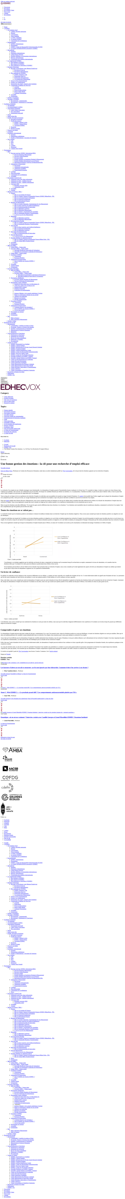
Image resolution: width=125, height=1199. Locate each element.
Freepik (8, 654)
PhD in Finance (15, 318)
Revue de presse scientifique (18, 338)
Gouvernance (14, 34)
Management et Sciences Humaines (20, 330)
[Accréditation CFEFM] (7, 792)
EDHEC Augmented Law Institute (20, 344)
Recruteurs (7, 8)
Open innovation (8, 421)
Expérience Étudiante (10, 104)
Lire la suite (4, 675)
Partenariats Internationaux (21, 77)
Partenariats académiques (17, 136)
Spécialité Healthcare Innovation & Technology (27, 250)
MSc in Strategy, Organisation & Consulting (26, 211)
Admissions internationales (21, 167)
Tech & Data (14, 225)
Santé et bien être (12, 116)
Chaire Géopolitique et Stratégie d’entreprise (23, 370)
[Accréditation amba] (12, 752)
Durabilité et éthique (9, 422)
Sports (9, 114)
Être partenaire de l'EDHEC (18, 73)
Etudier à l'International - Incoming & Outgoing (23, 137)
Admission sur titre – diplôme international (22, 182)
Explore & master (9, 398)
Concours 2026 (15, 184)
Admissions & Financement (18, 259)
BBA (8, 151)
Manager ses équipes (19, 298)
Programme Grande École (14, 178)
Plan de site (7, 838)
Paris (12, 142)
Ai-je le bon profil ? (19, 310)
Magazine (6, 441)
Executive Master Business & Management (25, 279)
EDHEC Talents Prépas (20, 124)
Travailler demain (8, 414)
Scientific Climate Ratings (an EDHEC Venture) (24, 358)
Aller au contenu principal (8, 1)
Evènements (14, 96)
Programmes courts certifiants (19, 282)
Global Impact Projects (17, 54)
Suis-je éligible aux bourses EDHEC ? (24, 261)
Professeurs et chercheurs (17, 335)
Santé (5, 419)
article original (53, 651)
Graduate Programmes (20, 93)
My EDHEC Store (9, 10)
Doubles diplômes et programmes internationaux (24, 56)
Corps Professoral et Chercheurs (16, 333)
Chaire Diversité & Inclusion (18, 361)
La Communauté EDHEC (14, 61)
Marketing (13, 216)
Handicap (13, 127)
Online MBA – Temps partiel (19, 253)
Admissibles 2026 (19, 187)
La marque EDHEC (16, 39)
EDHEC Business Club (20, 74)
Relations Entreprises (13, 67)
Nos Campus (10, 139)
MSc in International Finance (22, 201)
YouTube (6, 824)
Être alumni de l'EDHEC (17, 64)
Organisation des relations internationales (22, 59)
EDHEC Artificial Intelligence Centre (21, 350)
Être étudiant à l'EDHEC (17, 62)
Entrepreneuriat (11, 42)
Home (5, 27)
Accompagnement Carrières (14, 107)
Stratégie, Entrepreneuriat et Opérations (21, 328)
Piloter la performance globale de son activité (26, 295)
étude (7, 500)
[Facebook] (62, 480)
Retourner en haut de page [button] (8, 737)
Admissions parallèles (20, 168)
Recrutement (7, 833)
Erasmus (13, 134)
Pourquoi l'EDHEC (19, 258)
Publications (17, 88)
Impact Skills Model (19, 91)
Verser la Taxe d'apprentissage (19, 81)
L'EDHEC (7, 28)
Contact (6, 830)
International (10, 50)
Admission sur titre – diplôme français (21, 181)
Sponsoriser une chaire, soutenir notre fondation (23, 84)
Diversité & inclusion (9, 411)
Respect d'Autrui (15, 128)
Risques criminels (9, 425)
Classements (17, 256)
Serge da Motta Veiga (6, 471)
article (81, 496)
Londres (13, 145)
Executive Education (13, 268)
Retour (2, 452)
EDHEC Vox (11, 375)
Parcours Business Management (22, 154)
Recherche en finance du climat (15, 372)
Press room (7, 11)
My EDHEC (7, 15)
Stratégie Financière (19, 288)
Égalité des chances (16, 121)
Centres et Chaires (12, 342)
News (12, 992)
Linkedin (6, 823)
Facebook (6, 820)
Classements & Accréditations (19, 40)
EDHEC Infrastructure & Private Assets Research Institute (26, 347)
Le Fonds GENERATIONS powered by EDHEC (24, 48)
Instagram (6, 821)
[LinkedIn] (62, 484)
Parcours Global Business (21, 156)
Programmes (14, 45)
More (5, 827)
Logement (10, 131)
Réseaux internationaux (17, 57)
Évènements (14, 244)
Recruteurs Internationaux (21, 71)
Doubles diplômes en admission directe (21, 238)
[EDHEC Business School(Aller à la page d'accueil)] (6, 4)
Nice (12, 144)
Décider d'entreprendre (20, 299)
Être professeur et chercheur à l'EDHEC (21, 65)
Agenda (13, 190)
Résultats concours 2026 (20, 185)
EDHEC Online (11, 321)
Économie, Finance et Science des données (22, 327)
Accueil (6, 444)
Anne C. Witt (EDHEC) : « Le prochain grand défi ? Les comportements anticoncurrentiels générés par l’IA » (39, 692)
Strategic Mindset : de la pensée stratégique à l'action (28, 293)
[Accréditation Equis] (7, 763)
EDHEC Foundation (13, 97)
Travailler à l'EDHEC (13, 99)
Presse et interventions (20, 90)
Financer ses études (12, 130)
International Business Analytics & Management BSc (28, 162)
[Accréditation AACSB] (10, 772)
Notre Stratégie (15, 36)
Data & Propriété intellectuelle (12, 428)
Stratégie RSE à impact (20, 287)
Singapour (13, 147)
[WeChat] (62, 487)
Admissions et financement (18, 164)
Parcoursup (17, 165)
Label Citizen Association (18, 110)
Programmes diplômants (17, 278)
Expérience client (8, 427)
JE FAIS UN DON (6, 22)
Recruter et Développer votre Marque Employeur (24, 68)
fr (4, 17)
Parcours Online (18, 158)
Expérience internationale (14, 133)
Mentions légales (8, 835)
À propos (6, 440)
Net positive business (9, 413)
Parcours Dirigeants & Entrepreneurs (24, 281)
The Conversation (67, 471)
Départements (11, 324)
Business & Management (17, 202)
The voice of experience (10, 400)
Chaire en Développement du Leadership (22, 359)
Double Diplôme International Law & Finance (26, 161)
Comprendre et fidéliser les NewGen (21, 85)
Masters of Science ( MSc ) (14, 191)
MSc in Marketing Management (22, 210)
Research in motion (9, 403)
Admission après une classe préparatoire (21, 179)
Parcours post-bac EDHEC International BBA (23, 153)
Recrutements (14, 341)
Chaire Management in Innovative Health (22, 365)
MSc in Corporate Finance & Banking (24, 198)
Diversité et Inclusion (16, 119)
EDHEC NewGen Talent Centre (19, 353)
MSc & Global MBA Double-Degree (24, 241)
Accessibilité (7, 839)
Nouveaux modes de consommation (13, 416)
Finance (13, 193)
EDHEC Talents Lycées (20, 122)
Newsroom (7, 7)
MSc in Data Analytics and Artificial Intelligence (27, 227)
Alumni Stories (15, 265)
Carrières (13, 171)
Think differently (8, 396)
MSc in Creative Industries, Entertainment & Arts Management (31, 204)
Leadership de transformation (22, 290)
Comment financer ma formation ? (23, 307)
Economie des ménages (10, 431)
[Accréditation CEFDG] (10, 782)
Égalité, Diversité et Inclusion (15, 117)
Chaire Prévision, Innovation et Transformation (23, 367)
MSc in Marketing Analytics (21, 208)
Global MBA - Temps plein (21, 271)
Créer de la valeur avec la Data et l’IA (24, 285)
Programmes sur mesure (17, 311)
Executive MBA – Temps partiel (19, 248)
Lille (12, 141)
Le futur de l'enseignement (11, 430)
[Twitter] (62, 482)
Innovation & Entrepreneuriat (19, 231)
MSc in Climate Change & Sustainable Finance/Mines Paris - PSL (32, 239)
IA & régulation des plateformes (12, 424)
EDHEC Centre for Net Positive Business (22, 355)
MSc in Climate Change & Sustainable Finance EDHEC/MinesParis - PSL (34, 196)
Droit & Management (16, 235)
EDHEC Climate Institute (18, 345)
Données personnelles (10, 836)
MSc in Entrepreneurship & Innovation (24, 207)
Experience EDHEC (16, 301)
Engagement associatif (17, 113)
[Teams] (62, 485)
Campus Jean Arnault (16, 148)
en (4, 19)
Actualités (13, 94)
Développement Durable (17, 221)
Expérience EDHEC (16, 255)
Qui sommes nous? (12, 30)
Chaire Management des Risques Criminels (22, 364)
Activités (16, 87)
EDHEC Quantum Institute (18, 348)
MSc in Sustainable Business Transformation (26, 213)
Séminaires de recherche (17, 336)
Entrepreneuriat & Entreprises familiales (14, 418)
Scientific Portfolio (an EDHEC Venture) (22, 356)
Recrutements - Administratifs (19, 101)
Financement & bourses (20, 170)
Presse (5, 832)
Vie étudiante (11, 105)
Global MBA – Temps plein (18, 247)
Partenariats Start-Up (19, 76)
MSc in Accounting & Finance (22, 194)
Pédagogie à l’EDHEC (17, 339)
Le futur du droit (8, 433)
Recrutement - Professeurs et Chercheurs (22, 102)
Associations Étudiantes (13, 108)
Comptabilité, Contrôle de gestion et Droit (22, 325)
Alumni (6, 13)
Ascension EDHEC (19, 125)
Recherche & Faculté (9, 322)
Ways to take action (9, 401)
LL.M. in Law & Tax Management (23, 214)
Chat (5, 826)
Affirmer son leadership (20, 296)
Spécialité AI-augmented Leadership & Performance (28, 251)
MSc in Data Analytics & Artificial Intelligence (26, 205)
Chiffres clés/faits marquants (18, 31)
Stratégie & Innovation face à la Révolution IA (26, 284)
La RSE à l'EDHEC (16, 37)
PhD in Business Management (19, 319)
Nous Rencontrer (15, 173)
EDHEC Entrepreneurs (17, 44)
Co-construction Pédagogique (22, 79)
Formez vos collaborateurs (18, 82)
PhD (8, 316)
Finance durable (8, 410)
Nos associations (15, 111)
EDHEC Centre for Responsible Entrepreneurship (24, 352)
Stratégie (13, 51)
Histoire (13, 33)
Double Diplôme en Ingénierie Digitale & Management (29, 159)
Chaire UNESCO (15, 368)
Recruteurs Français (19, 70)
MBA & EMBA (11, 245)
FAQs (16, 262)
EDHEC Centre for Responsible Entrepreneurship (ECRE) (27, 47)
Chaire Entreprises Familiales (19, 362)
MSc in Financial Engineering (22, 199)
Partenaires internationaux (18, 53)
